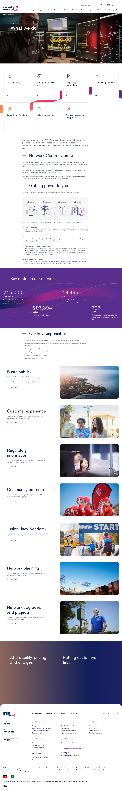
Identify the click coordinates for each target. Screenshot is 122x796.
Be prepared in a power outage (42, 728)
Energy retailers (65, 728)
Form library (92, 728)
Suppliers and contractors (69, 733)
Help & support (112, 10)
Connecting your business (40, 757)
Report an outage (37, 733)
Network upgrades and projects (70, 755)
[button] (61, 38)
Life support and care (38, 745)
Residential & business (55, 10)
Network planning (66, 753)
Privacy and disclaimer (19, 793)
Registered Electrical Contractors (71, 726)
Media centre (37, 713)
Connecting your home (39, 743)
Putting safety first (38, 748)
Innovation (75, 10)
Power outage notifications (40, 731)
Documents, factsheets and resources (101, 726)
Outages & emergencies (37, 10)
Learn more (13, 387)
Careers (62, 713)
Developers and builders (68, 731)
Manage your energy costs (40, 760)
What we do (101, 10)
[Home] (10, 8)
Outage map (36, 726)
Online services (94, 731)
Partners (67, 10)
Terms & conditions (8, 793)
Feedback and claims (95, 733)
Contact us (74, 713)
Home (4, 14)
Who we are (50, 713)
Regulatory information (68, 743)
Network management (88, 10)
